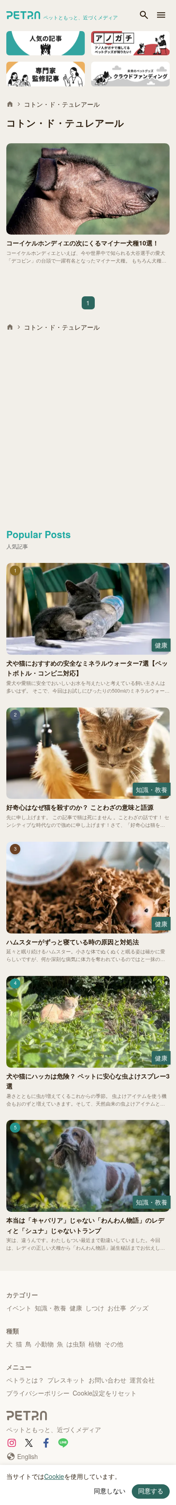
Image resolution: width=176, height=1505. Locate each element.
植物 (94, 1343)
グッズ (139, 1307)
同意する (150, 1491)
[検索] (144, 15)
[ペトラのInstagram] (11, 1442)
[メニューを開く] (161, 15)
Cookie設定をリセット (105, 1392)
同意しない (109, 1491)
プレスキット (66, 1379)
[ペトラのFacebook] (46, 1442)
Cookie (54, 1476)
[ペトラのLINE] (63, 1442)
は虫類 (75, 1343)
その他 (113, 1343)
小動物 (44, 1343)
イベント (19, 1307)
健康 (75, 1307)
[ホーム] (10, 104)
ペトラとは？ (25, 1379)
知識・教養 (50, 1307)
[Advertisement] (88, 426)
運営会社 (142, 1379)
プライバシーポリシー (37, 1392)
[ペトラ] (88, 1417)
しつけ (94, 1307)
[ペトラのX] (28, 1442)
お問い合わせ (107, 1379)
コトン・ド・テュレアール (62, 104)
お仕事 (116, 1307)
